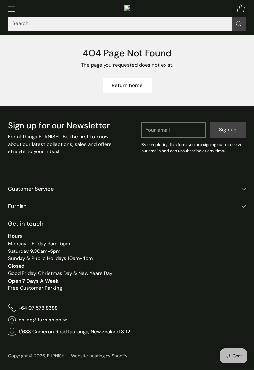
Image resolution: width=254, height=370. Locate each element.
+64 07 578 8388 (38, 308)
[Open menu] (11, 8)
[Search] (239, 24)
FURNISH (55, 356)
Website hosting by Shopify (99, 356)
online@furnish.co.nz (43, 320)
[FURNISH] (127, 9)
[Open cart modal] (240, 8)
